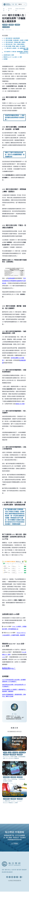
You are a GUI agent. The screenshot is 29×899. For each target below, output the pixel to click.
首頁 (3, 9)
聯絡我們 (24, 869)
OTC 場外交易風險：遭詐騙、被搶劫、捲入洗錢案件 (14, 46)
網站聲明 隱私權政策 (7, 872)
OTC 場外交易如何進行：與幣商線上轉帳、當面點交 (14, 42)
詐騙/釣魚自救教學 (20, 9)
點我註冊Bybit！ (9, 668)
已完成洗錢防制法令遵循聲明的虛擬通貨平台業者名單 (14, 281)
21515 (3, 657)
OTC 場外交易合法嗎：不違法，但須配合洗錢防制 (14, 44)
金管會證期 (11, 278)
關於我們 (19, 869)
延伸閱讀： (6, 59)
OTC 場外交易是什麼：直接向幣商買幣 (12, 38)
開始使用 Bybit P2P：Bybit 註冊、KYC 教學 (13, 57)
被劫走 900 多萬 (20, 403)
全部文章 (13, 869)
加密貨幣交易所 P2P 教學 (9, 55)
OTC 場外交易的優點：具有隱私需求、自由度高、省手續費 (16, 40)
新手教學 (10, 9)
